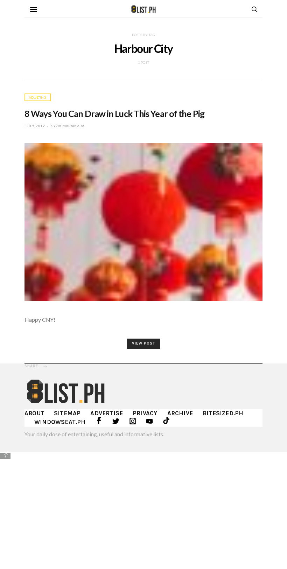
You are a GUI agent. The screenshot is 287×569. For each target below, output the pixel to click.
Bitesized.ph (223, 413)
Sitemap (67, 413)
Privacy (145, 413)
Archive (180, 413)
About (34, 413)
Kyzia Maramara (67, 126)
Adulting (38, 97)
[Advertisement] (143, 509)
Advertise (106, 413)
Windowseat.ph (60, 421)
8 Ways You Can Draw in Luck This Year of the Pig (114, 113)
